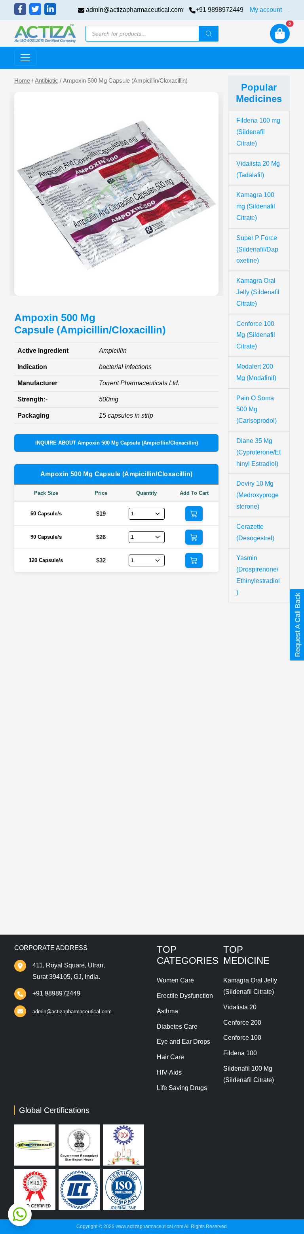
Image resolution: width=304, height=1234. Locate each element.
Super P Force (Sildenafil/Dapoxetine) (257, 249)
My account (266, 9)
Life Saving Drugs (182, 1087)
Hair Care (170, 1057)
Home (22, 81)
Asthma (167, 1011)
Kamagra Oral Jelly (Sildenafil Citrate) (257, 292)
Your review (40, 721)
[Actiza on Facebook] (20, 9)
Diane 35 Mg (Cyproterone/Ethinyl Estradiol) (258, 452)
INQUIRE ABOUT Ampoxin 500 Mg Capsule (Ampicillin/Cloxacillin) (116, 443)
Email (32, 798)
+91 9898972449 (219, 9)
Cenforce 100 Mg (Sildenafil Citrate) (255, 335)
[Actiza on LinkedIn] (50, 9)
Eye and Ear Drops (183, 1041)
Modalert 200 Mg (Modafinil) (256, 372)
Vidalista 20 (239, 1007)
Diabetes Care (177, 1026)
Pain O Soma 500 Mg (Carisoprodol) (256, 409)
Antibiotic (46, 81)
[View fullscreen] (206, 283)
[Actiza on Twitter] (35, 9)
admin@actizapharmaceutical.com (134, 9)
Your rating (37, 709)
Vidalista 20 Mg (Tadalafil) (258, 169)
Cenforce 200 (242, 1022)
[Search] (208, 34)
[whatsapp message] (20, 1214)
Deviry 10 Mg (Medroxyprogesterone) (257, 495)
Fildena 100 (240, 1053)
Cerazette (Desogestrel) (255, 532)
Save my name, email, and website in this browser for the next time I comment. (115, 842)
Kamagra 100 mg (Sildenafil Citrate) (255, 206)
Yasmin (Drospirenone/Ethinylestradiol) (258, 575)
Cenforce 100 (242, 1037)
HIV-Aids (169, 1072)
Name (32, 768)
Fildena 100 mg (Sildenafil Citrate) (258, 132)
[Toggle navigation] (25, 58)
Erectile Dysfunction (185, 995)
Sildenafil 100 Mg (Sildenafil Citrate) (248, 1074)
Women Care (175, 980)
